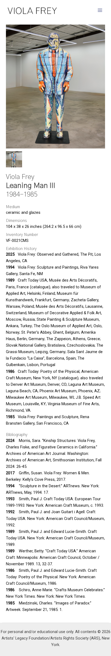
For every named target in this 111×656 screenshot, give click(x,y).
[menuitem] (14, 159)
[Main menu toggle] (100, 10)
